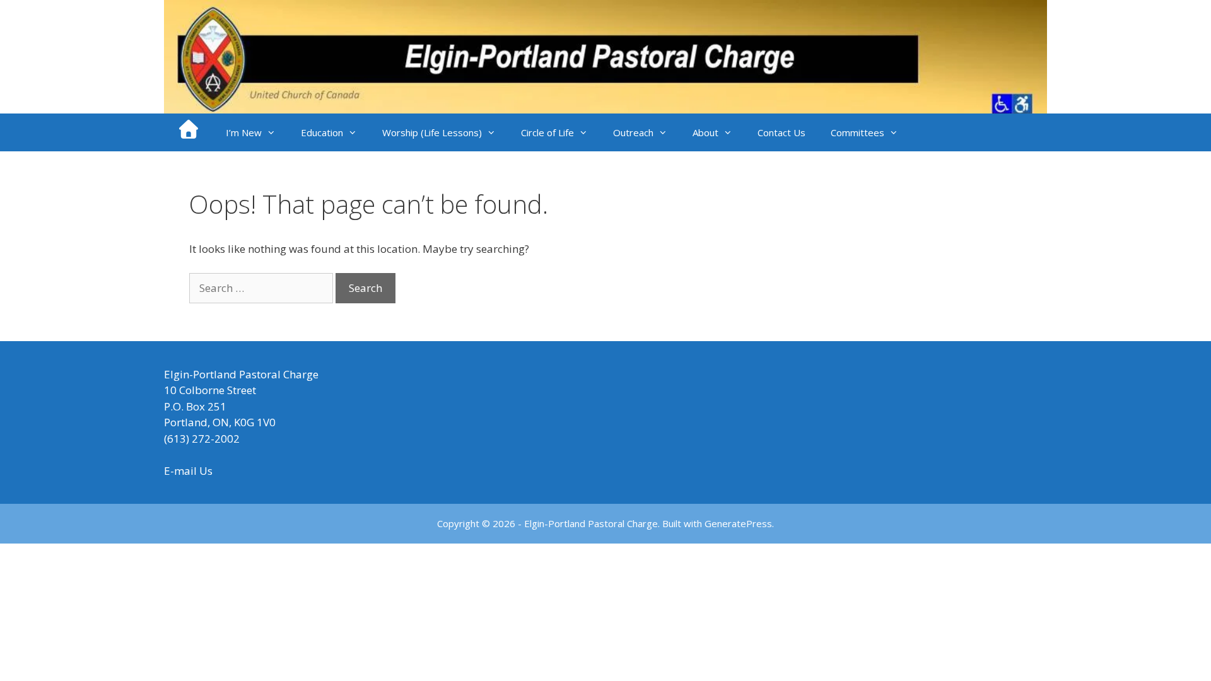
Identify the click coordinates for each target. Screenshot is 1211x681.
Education (322, 132)
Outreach (633, 132)
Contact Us (781, 132)
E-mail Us (188, 470)
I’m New (244, 132)
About (705, 132)
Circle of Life (547, 132)
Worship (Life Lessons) (432, 132)
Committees (857, 132)
